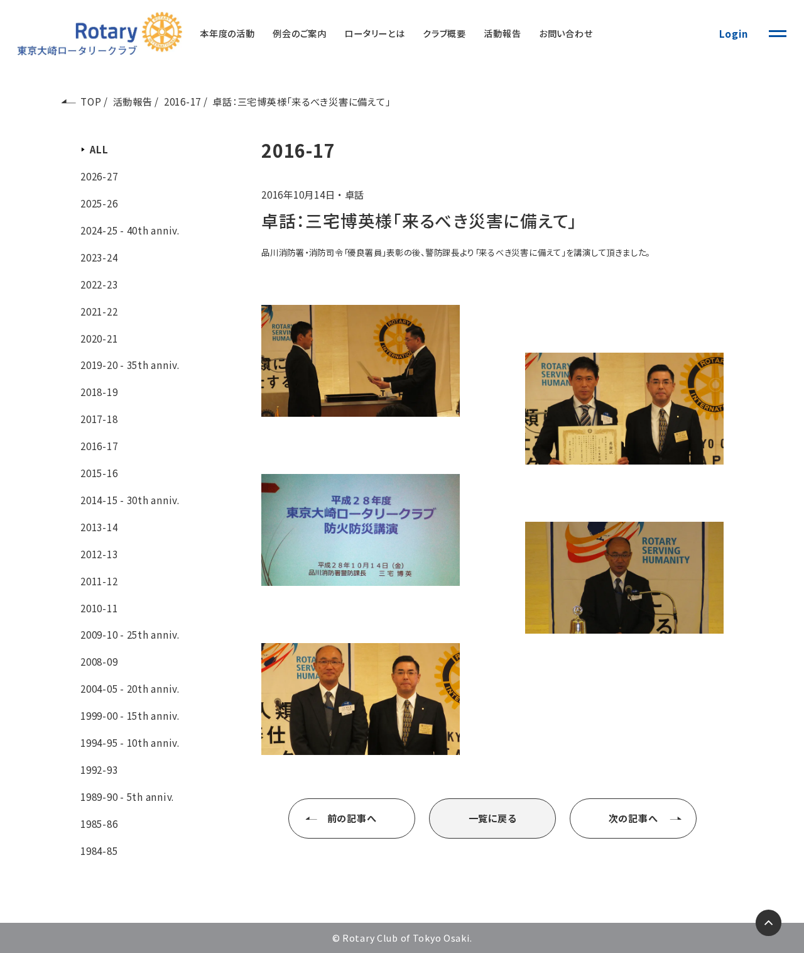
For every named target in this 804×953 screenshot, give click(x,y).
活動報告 (502, 33)
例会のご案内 (300, 33)
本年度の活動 (227, 33)
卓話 (355, 194)
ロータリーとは (374, 33)
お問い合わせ (566, 33)
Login (733, 33)
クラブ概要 (444, 33)
